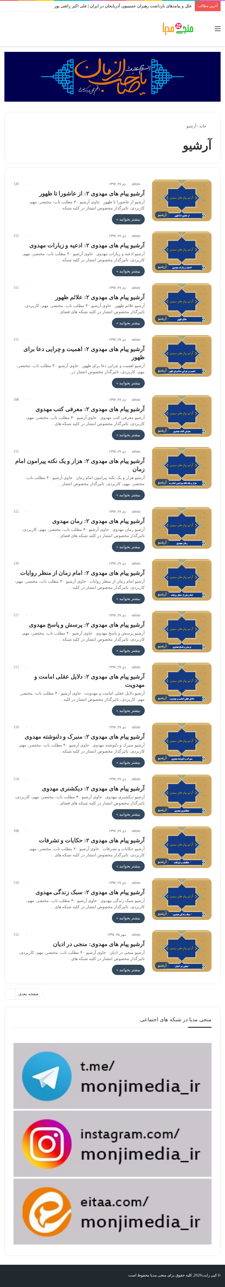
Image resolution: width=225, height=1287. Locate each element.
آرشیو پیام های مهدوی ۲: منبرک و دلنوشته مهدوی (85, 736)
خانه (203, 126)
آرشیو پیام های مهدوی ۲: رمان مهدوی (98, 521)
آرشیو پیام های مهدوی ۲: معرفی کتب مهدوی (90, 409)
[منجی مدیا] (178, 29)
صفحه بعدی (28, 994)
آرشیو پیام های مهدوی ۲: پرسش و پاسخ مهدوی (87, 624)
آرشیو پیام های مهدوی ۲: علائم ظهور (100, 297)
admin (136, 184)
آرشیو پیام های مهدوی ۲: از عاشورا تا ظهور (92, 193)
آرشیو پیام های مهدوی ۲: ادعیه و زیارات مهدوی (87, 245)
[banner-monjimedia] (112, 76)
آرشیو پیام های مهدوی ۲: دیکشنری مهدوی (93, 788)
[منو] (218, 30)
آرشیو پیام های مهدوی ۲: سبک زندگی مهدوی (90, 892)
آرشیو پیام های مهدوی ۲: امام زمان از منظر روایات (82, 573)
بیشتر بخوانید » (128, 219)
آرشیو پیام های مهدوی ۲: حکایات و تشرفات (92, 840)
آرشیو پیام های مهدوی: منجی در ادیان (99, 944)
